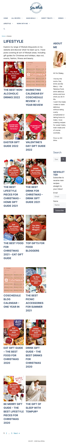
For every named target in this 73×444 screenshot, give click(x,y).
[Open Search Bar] (4, 29)
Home (6, 18)
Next (17, 433)
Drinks (60, 18)
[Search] (63, 159)
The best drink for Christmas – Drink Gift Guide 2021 (34, 195)
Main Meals (30, 18)
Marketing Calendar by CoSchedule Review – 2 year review (35, 97)
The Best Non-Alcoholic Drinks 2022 (13, 93)
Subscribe (59, 210)
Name (55, 201)
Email (55, 193)
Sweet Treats (46, 18)
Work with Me (22, 23)
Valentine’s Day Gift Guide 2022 (35, 146)
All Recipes (15, 18)
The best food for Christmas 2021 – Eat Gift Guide (14, 251)
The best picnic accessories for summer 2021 (34, 303)
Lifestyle (7, 23)
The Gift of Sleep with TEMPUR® (33, 408)
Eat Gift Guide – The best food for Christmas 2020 (13, 355)
